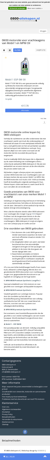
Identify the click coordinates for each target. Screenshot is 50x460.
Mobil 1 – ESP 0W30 (13, 324)
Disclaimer (6, 412)
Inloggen (43, 31)
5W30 (34, 214)
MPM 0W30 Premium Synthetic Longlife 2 (23, 280)
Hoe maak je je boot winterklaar (14, 396)
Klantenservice (8, 422)
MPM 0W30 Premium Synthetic (18, 290)
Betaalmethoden (8, 417)
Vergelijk (8, 99)
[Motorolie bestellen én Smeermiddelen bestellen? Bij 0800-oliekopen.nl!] (25, 19)
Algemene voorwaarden (11, 409)
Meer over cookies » (35, 8)
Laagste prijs (40, 50)
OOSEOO (40, 450)
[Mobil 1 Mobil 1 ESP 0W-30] (25, 66)
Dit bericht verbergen (17, 8)
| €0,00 (10, 456)
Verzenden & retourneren (12, 419)
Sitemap (5, 424)
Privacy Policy (7, 414)
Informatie (25, 110)
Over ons (5, 407)
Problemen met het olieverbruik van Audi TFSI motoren (23, 399)
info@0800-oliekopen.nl (11, 372)
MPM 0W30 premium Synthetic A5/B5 (21, 309)
